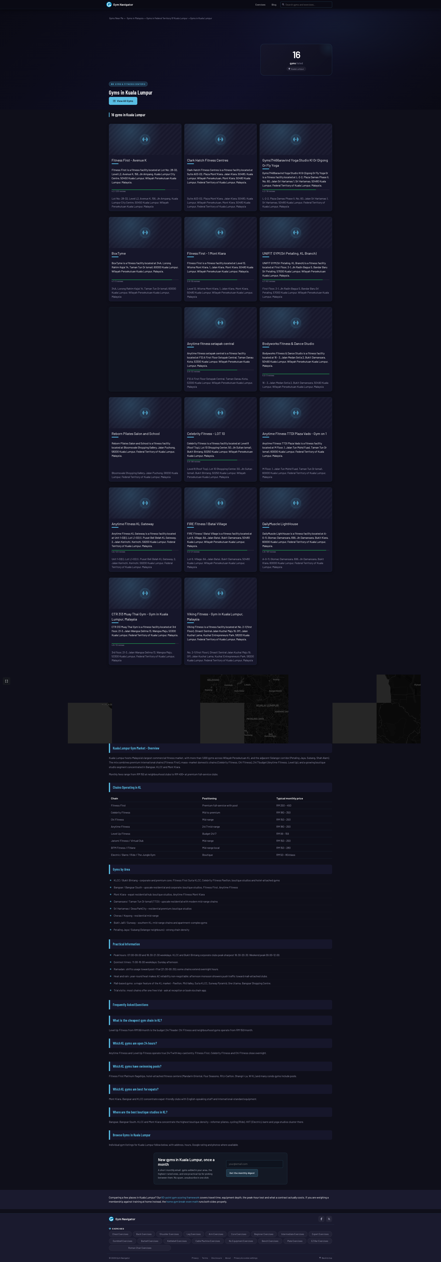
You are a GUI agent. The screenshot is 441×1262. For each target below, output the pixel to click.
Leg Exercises (194, 1234)
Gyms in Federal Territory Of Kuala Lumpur (167, 18)
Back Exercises (144, 1234)
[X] (329, 1219)
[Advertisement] (182, 51)
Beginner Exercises (263, 1234)
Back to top (327, 1258)
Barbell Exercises (149, 1241)
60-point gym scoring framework (180, 1197)
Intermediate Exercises (292, 1234)
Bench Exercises (270, 1241)
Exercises (260, 4)
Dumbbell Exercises (122, 1241)
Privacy (195, 1258)
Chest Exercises (120, 1234)
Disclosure (216, 1258)
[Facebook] (321, 1219)
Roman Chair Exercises (139, 1248)
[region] (220, 709)
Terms (205, 1258)
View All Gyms (125, 100)
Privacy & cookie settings (246, 1258)
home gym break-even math (182, 1201)
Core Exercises (238, 1234)
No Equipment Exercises (241, 1241)
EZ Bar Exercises (319, 1241)
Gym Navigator (125, 1219)
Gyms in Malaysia (135, 18)
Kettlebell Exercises (177, 1241)
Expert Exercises (320, 1234)
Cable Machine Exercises (208, 1241)
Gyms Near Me (116, 18)
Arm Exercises (216, 1234)
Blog (274, 4)
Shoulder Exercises (169, 1234)
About (228, 1258)
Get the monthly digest (242, 1172)
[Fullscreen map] (6, 681)
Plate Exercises (294, 1241)
